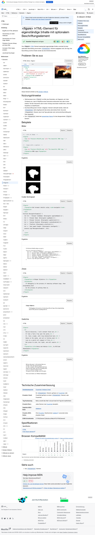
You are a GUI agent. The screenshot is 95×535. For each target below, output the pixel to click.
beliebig (55, 413)
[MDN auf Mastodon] (10, 518)
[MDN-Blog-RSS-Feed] (13, 518)
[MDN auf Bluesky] (5, 518)
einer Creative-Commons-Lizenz (68, 532)
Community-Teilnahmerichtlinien (67, 529)
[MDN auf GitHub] (2, 518)
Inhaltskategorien (28, 389)
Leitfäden (78, 515)
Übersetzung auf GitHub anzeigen (32, 488)
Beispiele (80, 28)
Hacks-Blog (79, 523)
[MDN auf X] (7, 518)
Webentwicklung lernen (82, 512)
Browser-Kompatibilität (84, 37)
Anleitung (4, 27)
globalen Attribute (43, 92)
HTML (32, 46)
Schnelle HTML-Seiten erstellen (8, 49)
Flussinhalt (39, 389)
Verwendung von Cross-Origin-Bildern (9, 39)
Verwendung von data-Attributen (8, 34)
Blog (74, 9)
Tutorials (78, 518)
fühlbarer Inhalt (46, 389)
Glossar (78, 520)
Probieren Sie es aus (83, 21)
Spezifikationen (82, 34)
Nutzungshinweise (83, 25)
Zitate (24, 269)
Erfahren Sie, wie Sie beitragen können (33, 484)
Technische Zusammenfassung (83, 31)
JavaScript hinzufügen (8, 53)
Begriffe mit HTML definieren (10, 30)
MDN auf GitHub (61, 520)
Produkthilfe (41, 523)
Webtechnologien (81, 509)
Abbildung (38, 408)
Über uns (40, 509)
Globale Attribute (7, 450)
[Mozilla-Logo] (6, 529)
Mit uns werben (42, 518)
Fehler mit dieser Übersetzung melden (54, 488)
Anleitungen (5, 24)
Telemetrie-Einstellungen (40, 529)
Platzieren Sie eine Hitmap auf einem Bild (9, 44)
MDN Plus (41, 520)
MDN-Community (62, 509)
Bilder (24, 126)
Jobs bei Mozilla (42, 515)
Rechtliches (53, 529)
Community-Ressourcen (63, 512)
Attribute (80, 23)
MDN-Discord (61, 518)
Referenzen (4, 56)
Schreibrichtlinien (61, 515)
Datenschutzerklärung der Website (22, 529)
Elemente (5, 59)
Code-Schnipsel (28, 197)
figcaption (41, 413)
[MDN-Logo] (4, 506)
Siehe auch (81, 39)
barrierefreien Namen (47, 116)
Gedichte (25, 319)
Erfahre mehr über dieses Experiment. (41, 19)
